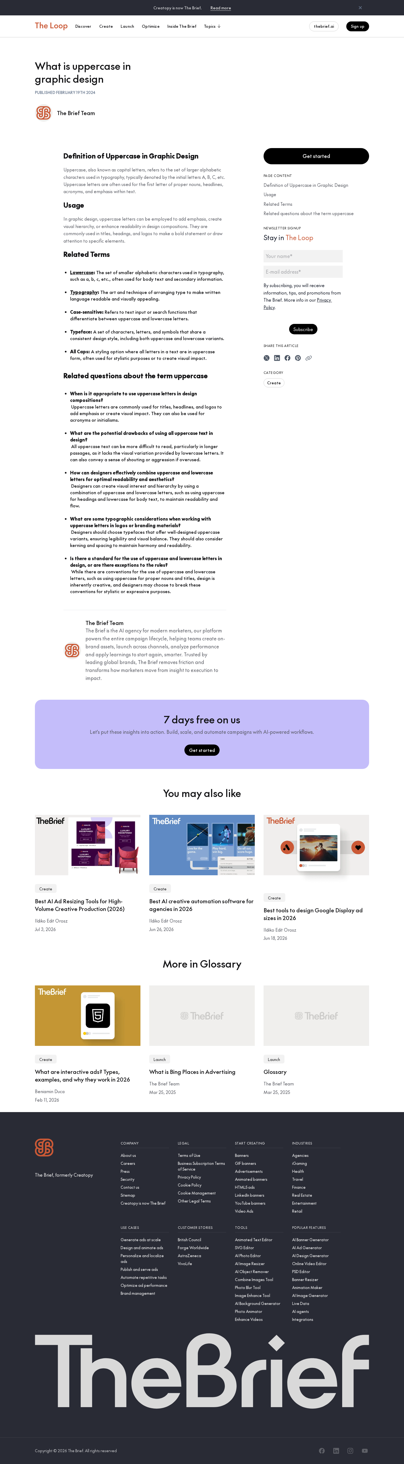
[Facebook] (321, 1450)
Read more (221, 7)
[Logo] (44, 1148)
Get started (316, 155)
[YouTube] (364, 1450)
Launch (160, 1059)
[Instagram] (350, 1450)
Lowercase (81, 272)
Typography (84, 292)
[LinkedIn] (336, 1450)
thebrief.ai (324, 26)
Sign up (357, 26)
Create (274, 382)
